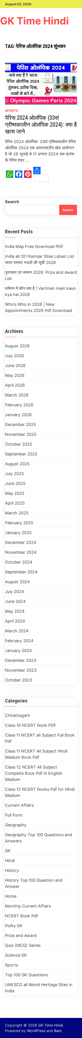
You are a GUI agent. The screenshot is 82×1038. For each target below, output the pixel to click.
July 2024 (14, 591)
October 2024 (18, 562)
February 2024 (19, 640)
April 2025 (15, 503)
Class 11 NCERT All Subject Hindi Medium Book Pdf (36, 754)
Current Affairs (19, 805)
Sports (11, 110)
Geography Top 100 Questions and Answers (38, 837)
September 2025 (21, 454)
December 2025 (20, 424)
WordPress (36, 1030)
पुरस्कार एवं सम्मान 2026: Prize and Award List (41, 275)
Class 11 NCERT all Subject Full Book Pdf (40, 738)
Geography (15, 824)
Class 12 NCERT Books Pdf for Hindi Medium (40, 792)
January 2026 (18, 414)
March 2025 (16, 513)
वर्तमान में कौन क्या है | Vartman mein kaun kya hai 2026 (40, 291)
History (12, 870)
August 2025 (17, 463)
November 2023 (20, 670)
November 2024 (21, 552)
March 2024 (17, 630)
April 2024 (15, 621)
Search (12, 201)
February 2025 (19, 522)
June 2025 (15, 483)
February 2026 (19, 404)
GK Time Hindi (34, 21)
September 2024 (21, 572)
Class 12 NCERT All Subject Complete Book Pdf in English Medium (33, 773)
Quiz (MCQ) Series (23, 945)
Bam (58, 1030)
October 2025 (18, 444)
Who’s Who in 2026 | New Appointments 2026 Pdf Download (38, 307)
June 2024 (15, 601)
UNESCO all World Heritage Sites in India (38, 987)
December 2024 (20, 542)
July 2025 (14, 473)
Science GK (16, 955)
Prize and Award (20, 935)
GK (8, 850)
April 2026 (15, 385)
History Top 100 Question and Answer (33, 883)
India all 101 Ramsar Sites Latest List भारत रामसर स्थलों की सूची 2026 (39, 259)
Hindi (10, 860)
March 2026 (16, 395)
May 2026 (14, 375)
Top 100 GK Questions (26, 974)
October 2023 (18, 680)
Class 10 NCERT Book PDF (30, 725)
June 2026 (15, 365)
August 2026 (17, 345)
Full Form (14, 815)
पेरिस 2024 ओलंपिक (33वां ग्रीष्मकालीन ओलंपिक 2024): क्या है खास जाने (41, 124)
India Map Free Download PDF (34, 246)
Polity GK (14, 925)
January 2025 (18, 532)
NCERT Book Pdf (21, 915)
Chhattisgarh (17, 715)
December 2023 (20, 660)
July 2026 (14, 355)
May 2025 (14, 493)
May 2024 (15, 611)
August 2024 (17, 581)
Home (10, 896)
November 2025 (20, 434)
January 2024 (18, 650)
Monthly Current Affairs (28, 906)
